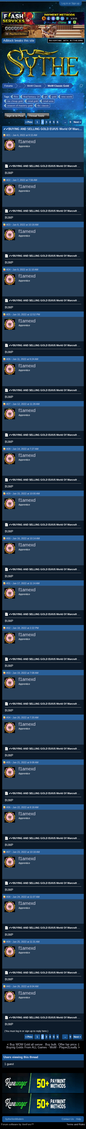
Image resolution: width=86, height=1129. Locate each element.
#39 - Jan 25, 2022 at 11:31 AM (22, 941)
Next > (77, 122)
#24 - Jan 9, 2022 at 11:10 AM (22, 269)
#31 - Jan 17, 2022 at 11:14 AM (22, 583)
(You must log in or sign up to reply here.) (26, 1031)
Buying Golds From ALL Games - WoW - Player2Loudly (41, 1047)
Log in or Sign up (70, 3)
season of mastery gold (19, 105)
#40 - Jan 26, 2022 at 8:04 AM (22, 986)
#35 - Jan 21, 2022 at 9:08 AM (22, 762)
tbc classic (43, 105)
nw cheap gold (15, 101)
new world (66, 96)
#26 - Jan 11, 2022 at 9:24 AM (22, 359)
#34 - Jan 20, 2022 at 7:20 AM (22, 717)
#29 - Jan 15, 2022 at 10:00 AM (23, 493)
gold (54, 96)
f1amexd (27, 141)
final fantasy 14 (31, 96)
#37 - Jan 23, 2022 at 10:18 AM (23, 852)
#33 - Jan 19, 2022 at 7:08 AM (22, 672)
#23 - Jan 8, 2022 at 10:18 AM (22, 224)
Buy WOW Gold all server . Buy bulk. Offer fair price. (43, 1044)
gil (46, 96)
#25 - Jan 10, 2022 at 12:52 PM (23, 314)
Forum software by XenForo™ (17, 1124)
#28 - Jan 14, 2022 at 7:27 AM (22, 449)
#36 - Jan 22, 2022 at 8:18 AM (22, 807)
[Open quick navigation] (81, 85)
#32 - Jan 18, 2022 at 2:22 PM (22, 628)
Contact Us (68, 1119)
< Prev (28, 122)
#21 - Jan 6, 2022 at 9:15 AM (21, 135)
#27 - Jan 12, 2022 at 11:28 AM (22, 404)
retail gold (33, 101)
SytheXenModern (14, 1119)
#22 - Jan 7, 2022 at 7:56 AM (21, 180)
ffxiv (16, 96)
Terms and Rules (76, 1124)
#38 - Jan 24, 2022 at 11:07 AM (22, 896)
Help (78, 1119)
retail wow (48, 101)
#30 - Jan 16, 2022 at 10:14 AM (23, 538)
